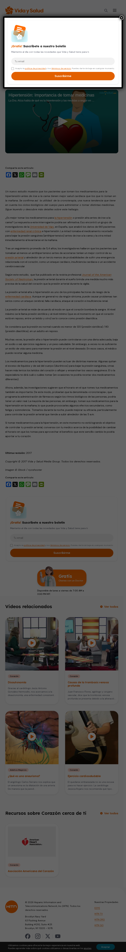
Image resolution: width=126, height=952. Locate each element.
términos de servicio (61, 68)
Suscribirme (63, 76)
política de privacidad (35, 68)
